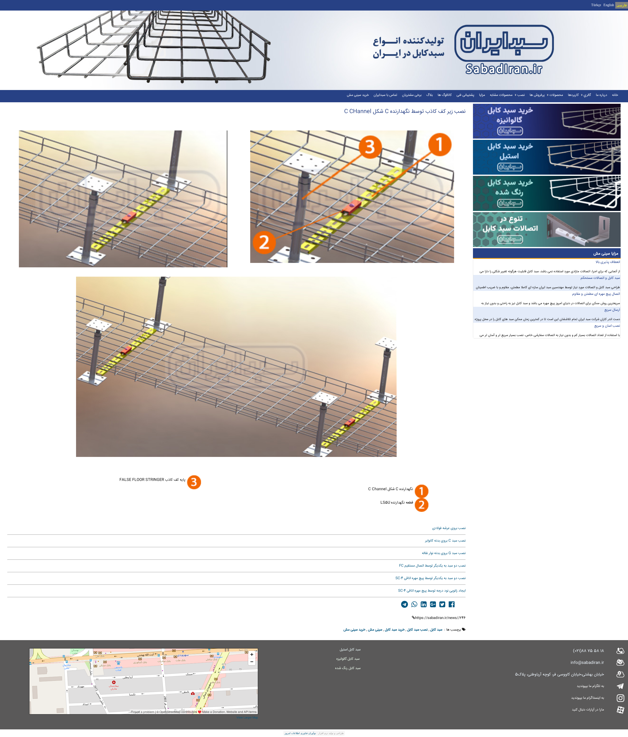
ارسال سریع (612, 312)
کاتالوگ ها (445, 95)
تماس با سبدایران (385, 95)
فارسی (621, 5)
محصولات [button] (556, 95)
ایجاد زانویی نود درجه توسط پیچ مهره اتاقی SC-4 (432, 591)
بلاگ (429, 95)
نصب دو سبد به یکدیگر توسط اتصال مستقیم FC (432, 566)
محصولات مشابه (501, 95)
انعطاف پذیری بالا (608, 264)
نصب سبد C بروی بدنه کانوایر (445, 540)
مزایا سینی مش (605, 254)
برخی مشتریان (411, 95)
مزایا (482, 95)
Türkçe (596, 5)
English (608, 5)
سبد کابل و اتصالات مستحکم (600, 280)
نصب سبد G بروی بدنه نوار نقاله (444, 553)
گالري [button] (587, 95)
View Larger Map (247, 718)
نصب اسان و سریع (607, 328)
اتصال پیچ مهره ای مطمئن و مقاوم (596, 296)
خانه (615, 95)
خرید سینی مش (358, 95)
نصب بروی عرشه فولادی (449, 528)
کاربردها (573, 95)
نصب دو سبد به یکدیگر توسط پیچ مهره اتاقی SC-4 (430, 578)
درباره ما (601, 95)
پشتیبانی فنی (465, 95)
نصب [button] (521, 95)
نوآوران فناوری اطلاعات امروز (300, 733)
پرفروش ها (537, 95)
